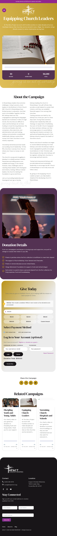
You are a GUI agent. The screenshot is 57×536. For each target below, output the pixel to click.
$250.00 (28, 321)
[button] (4, 10)
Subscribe (6, 520)
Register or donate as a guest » (28, 342)
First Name (6, 504)
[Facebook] (21, 383)
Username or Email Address (13, 345)
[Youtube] (11, 489)
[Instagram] (7, 489)
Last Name (22, 504)
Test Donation (10, 332)
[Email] (31, 383)
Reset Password (48, 353)
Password (32, 345)
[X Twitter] (36, 383)
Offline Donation (24, 332)
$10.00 (12, 317)
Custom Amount (45, 321)
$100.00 (12, 321)
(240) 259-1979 (9, 482)
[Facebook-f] (3, 489)
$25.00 (28, 317)
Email (4, 512)
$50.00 (45, 317)
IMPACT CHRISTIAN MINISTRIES (9, 530)
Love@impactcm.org (10, 485)
